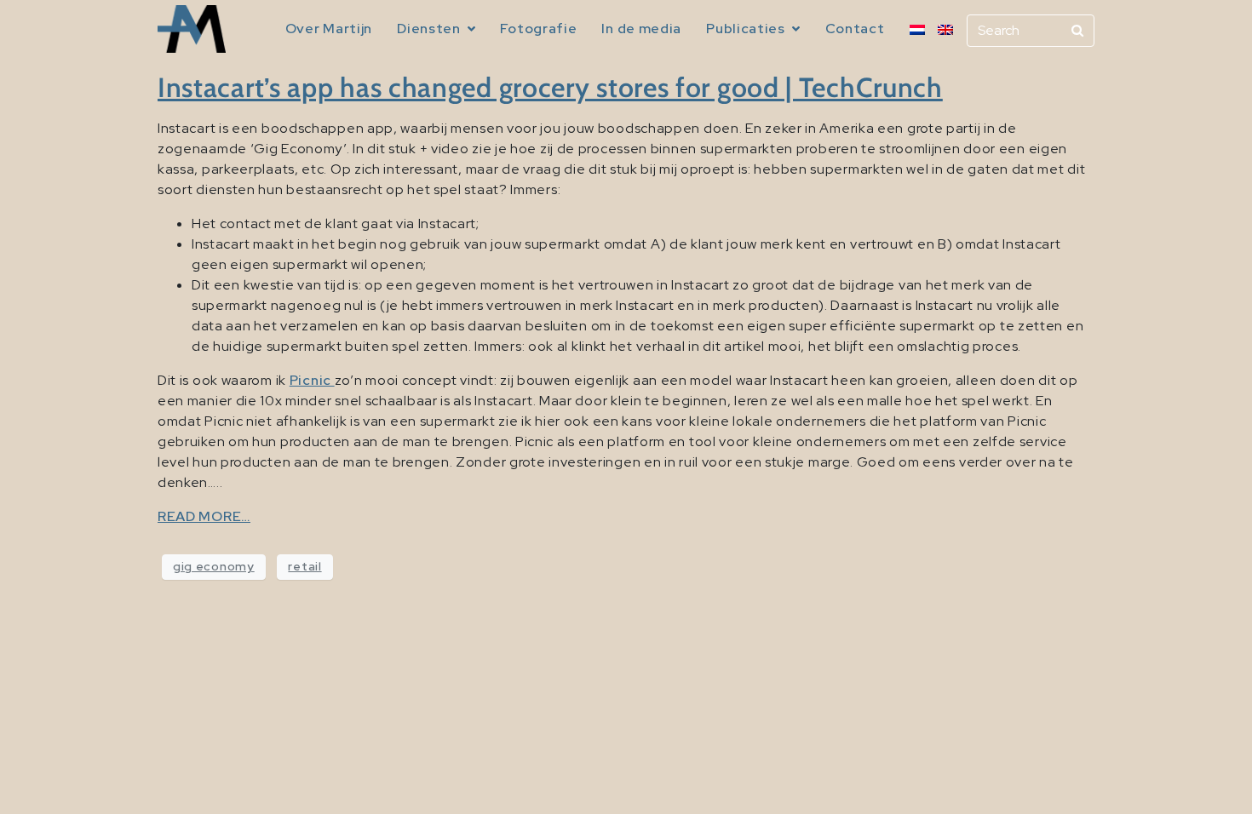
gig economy (214, 566)
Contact (855, 28)
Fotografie (538, 28)
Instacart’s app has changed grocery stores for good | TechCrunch (550, 87)
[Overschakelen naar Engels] (945, 30)
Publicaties (745, 28)
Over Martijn (328, 28)
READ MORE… (204, 516)
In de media (641, 28)
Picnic (312, 380)
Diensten (429, 28)
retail (304, 566)
